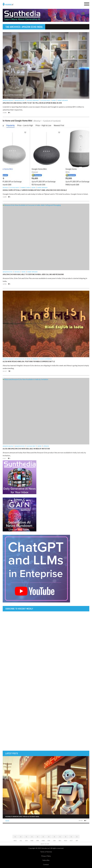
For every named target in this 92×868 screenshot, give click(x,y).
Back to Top (45, 844)
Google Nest (45, 100)
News (54, 100)
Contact (46, 864)
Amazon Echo (20, 100)
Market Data (25, 187)
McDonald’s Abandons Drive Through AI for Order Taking (22, 816)
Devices (5, 187)
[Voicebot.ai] (35, 4)
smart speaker (63, 100)
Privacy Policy (46, 856)
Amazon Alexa (8, 100)
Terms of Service (46, 852)
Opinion (35, 359)
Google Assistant (33, 100)
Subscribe (46, 860)
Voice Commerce (46, 359)
